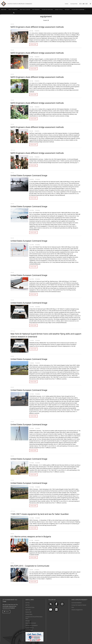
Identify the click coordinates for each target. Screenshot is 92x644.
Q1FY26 (27, 602)
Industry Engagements (77, 609)
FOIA (72, 607)
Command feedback (76, 602)
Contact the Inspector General (78, 605)
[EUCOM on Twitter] (82, 3)
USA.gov (27, 620)
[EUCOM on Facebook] (80, 3)
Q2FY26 (27, 605)
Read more (33, 44)
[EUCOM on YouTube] (84, 3)
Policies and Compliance (31, 625)
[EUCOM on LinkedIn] (87, 3)
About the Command (30, 623)
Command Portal (73, 3)
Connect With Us (29, 627)
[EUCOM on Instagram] (85, 3)
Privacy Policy (28, 614)
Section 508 (28, 612)
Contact (66, 3)
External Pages (29, 630)
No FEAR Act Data (29, 607)
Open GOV (27, 609)
